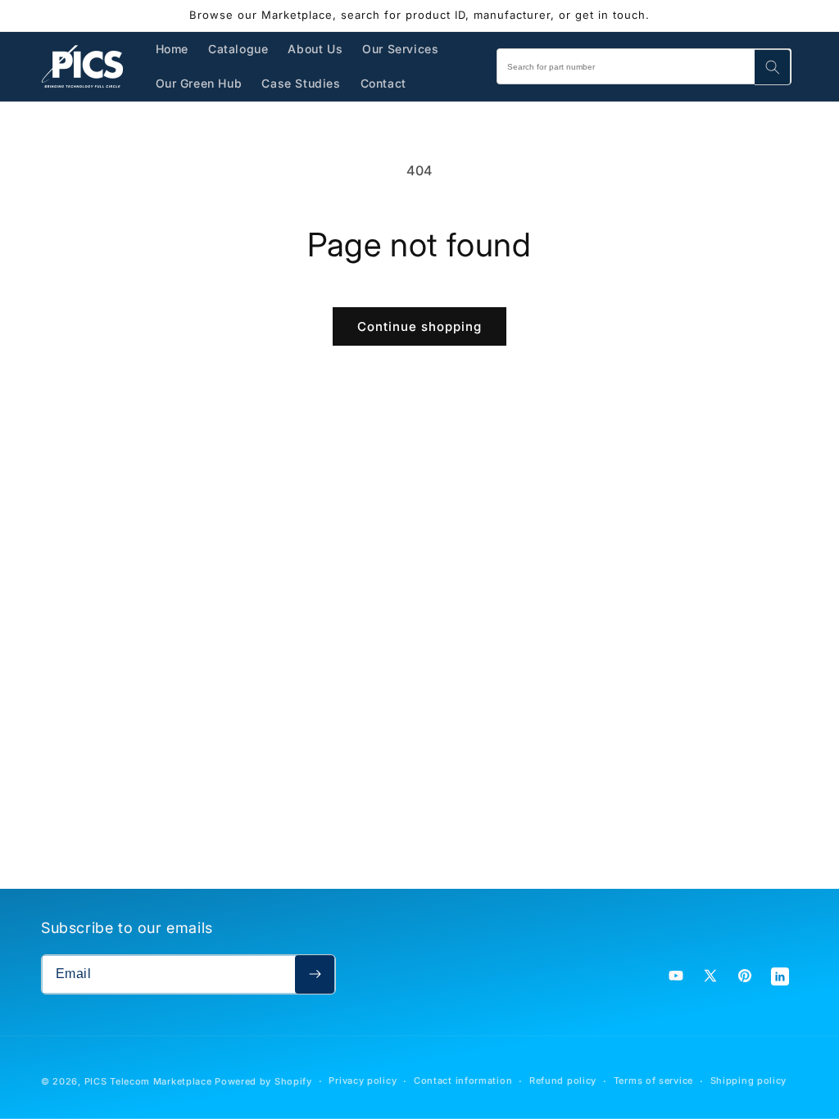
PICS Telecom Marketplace (148, 1081)
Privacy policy (363, 1080)
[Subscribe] (314, 974)
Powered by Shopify (263, 1081)
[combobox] (644, 66)
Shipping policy (748, 1080)
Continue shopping (419, 326)
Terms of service (653, 1080)
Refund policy (562, 1080)
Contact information (463, 1080)
